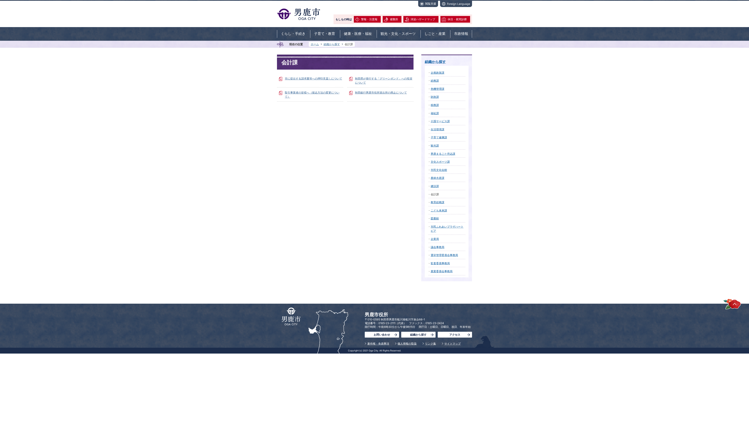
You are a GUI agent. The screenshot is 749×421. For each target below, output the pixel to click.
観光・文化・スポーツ (398, 34)
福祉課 (435, 113)
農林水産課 (437, 178)
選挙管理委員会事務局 (444, 255)
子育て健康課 (439, 137)
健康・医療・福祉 (358, 34)
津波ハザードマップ (423, 19)
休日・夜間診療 (457, 19)
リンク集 (430, 343)
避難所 (394, 19)
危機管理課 (437, 88)
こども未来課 (439, 210)
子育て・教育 (324, 34)
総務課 (435, 80)
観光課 (435, 145)
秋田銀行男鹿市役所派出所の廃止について (381, 92)
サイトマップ (452, 343)
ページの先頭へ (732, 304)
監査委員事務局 (440, 263)
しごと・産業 (434, 34)
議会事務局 (437, 247)
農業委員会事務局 (442, 271)
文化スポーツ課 (440, 161)
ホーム (315, 44)
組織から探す (332, 44)
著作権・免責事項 (378, 343)
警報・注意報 (369, 19)
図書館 (435, 218)
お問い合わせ (382, 334)
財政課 (435, 96)
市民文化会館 (439, 170)
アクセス (454, 334)
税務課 (435, 105)
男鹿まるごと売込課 (443, 153)
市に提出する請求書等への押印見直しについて (313, 78)
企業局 (435, 239)
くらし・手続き (293, 34)
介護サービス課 (440, 121)
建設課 (435, 186)
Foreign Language (458, 3)
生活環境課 (437, 129)
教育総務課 (437, 202)
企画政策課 (437, 72)
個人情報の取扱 (407, 343)
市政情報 (461, 34)
